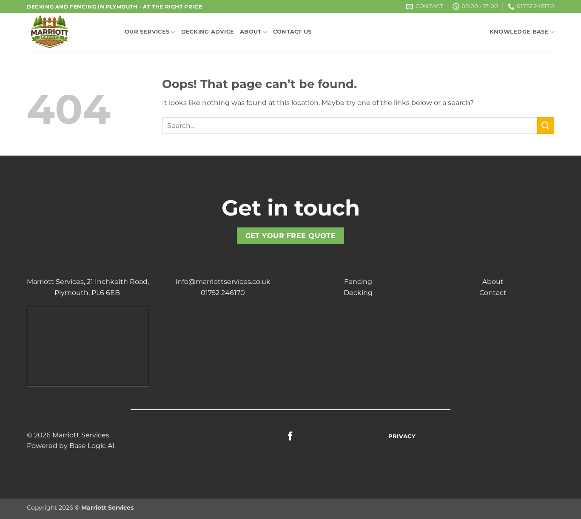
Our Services (147, 31)
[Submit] (545, 125)
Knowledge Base (519, 31)
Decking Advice (207, 31)
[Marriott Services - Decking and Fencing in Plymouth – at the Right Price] (69, 32)
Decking (358, 293)
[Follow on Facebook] (290, 437)
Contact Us (292, 31)
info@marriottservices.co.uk (223, 282)
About (250, 31)
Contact (493, 293)
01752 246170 (223, 293)
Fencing (358, 282)
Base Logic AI (91, 446)
